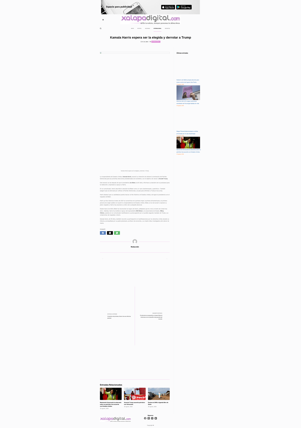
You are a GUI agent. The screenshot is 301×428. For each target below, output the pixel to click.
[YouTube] (156, 418)
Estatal (139, 28)
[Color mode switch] (103, 20)
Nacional (147, 28)
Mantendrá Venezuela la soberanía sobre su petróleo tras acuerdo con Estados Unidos (110, 404)
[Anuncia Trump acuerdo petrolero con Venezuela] (135, 394)
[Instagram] (152, 418)
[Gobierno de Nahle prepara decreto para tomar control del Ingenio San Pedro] (188, 67)
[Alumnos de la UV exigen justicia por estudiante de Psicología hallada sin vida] (188, 92)
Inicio (132, 28)
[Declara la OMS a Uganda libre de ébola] (159, 394)
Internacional (157, 28)
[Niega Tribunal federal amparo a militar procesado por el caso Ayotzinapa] (188, 118)
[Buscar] (100, 28)
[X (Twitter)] (110, 233)
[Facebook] (103, 233)
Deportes (167, 28)
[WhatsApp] (117, 233)
